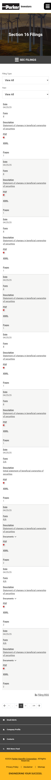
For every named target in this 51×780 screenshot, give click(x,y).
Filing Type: (7, 74)
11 (17, 706)
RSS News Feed (13, 749)
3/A (4, 462)
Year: (4, 88)
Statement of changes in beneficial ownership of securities (24, 127)
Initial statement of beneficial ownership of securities (23, 472)
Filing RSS (41, 694)
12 (21, 706)
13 (26, 706)
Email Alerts (11, 720)
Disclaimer (28, 767)
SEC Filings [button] (27, 59)
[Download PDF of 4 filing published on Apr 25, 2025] (4, 137)
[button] (47, 6)
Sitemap (41, 767)
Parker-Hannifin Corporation (24, 759)
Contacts (10, 739)
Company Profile (13, 729)
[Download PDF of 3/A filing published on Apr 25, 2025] (4, 483)
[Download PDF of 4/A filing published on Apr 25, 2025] (4, 545)
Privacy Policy (12, 767)
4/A (4, 519)
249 (34, 706)
